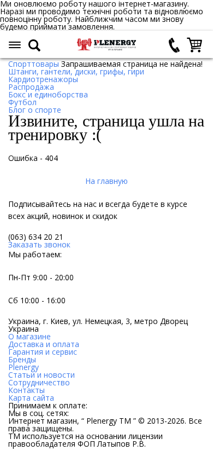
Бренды (22, 359)
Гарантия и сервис (42, 352)
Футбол (22, 102)
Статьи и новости (41, 374)
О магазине (29, 336)
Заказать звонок (39, 244)
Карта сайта (31, 397)
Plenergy (23, 367)
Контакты (26, 390)
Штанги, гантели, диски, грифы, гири (76, 71)
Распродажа (31, 87)
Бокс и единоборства (48, 94)
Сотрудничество (39, 382)
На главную (106, 181)
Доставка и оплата (43, 344)
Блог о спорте (34, 110)
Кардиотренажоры (43, 79)
